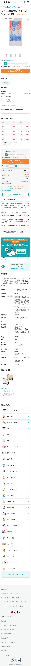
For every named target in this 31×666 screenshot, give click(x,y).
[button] (28, 19)
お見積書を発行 (16, 194)
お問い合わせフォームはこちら (19, 268)
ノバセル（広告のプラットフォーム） (11, 593)
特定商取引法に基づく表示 (8, 629)
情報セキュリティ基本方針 (8, 642)
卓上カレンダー (6, 388)
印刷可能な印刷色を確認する (8, 105)
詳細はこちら (11, 60)
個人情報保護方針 (6, 634)
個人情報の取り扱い (6, 638)
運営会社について (6, 617)
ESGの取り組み (5, 655)
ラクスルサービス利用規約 (8, 625)
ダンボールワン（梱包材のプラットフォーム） (13, 602)
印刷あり (6, 82)
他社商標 (3, 651)
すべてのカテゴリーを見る (15, 574)
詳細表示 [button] (26, 93)
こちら (16, 231)
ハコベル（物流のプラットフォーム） (11, 597)
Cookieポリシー (5, 646)
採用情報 (3, 621)
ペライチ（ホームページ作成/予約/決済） (12, 606)
